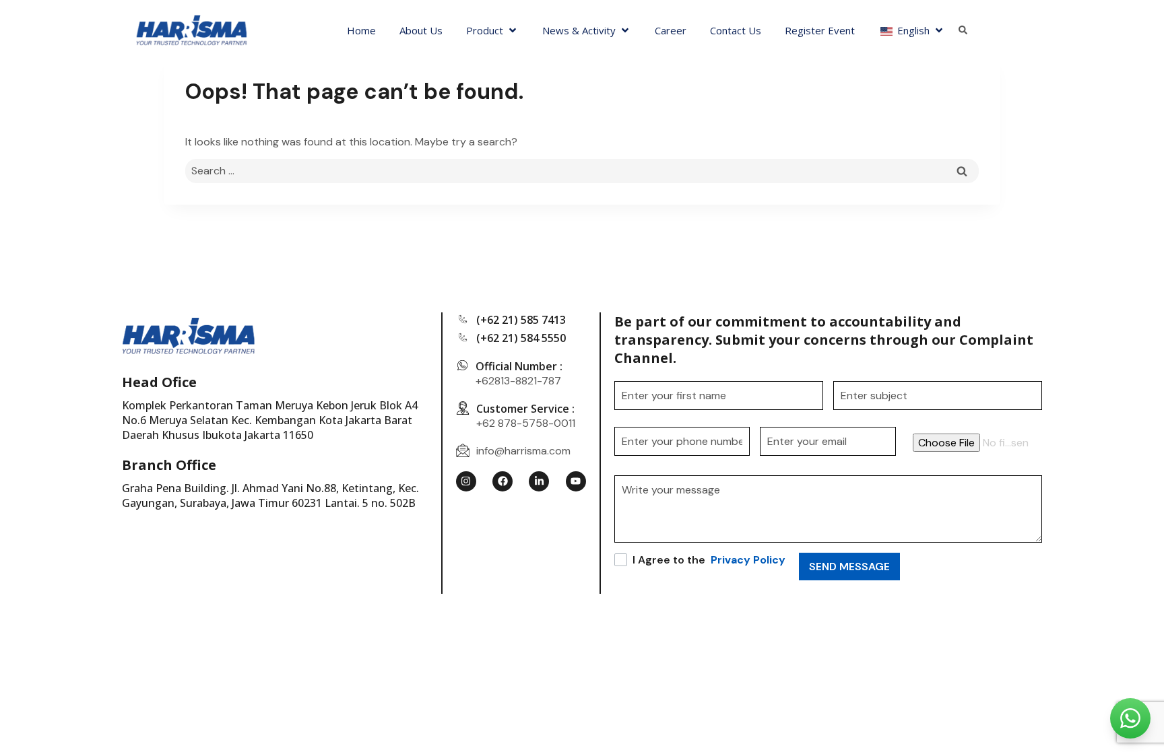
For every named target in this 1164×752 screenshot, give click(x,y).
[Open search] (963, 31)
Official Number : (519, 366)
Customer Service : (525, 408)
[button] (492, 30)
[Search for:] (582, 171)
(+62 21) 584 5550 (521, 338)
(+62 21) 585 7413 (521, 319)
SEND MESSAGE (849, 566)
